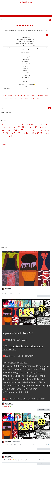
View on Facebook (41, 296)
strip (24, 68)
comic (15, 95)
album (24, 70)
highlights (11, 98)
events (24, 59)
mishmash (24, 73)
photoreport (24, 66)
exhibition (24, 61)
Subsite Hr (6, 406)
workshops (24, 75)
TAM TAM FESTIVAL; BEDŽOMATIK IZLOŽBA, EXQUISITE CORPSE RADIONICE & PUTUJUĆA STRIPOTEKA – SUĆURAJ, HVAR (25, 48)
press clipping (24, 57)
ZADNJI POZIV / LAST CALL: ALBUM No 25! (25, 39)
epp (24, 95)
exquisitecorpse (40, 95)
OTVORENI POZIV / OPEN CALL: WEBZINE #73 (26, 43)
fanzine (46, 95)
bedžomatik (10, 95)
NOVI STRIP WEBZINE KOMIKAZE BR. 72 (26, 45)
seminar (38, 98)
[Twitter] (30, 7)
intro (21, 98)
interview (16, 98)
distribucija (24, 63)
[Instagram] (26, 7)
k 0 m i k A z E (26, 2)
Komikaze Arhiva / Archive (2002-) (25, 41)
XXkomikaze (16, 101)
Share (48, 296)
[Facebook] (22, 7)
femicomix (5, 98)
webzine (24, 77)
